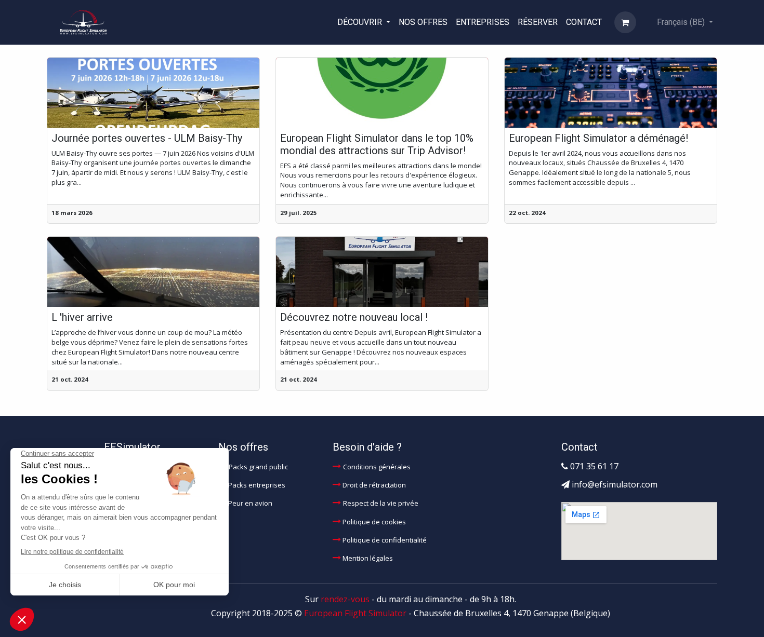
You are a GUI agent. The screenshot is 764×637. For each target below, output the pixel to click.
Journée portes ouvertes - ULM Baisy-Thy (146, 138)
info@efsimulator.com (614, 484)
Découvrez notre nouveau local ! (354, 317)
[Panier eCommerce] (625, 22)
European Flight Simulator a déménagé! (598, 138)
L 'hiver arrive (82, 317)
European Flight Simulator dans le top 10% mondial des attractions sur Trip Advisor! (376, 144)
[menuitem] (363, 22)
